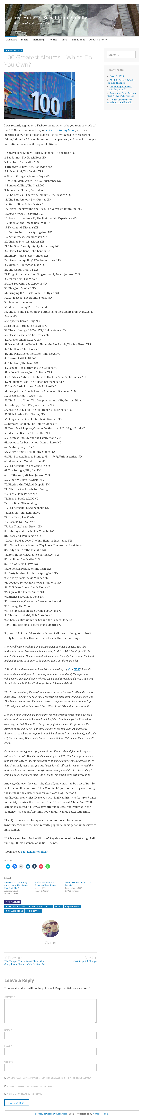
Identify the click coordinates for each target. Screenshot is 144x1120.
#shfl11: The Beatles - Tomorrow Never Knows (45, 883)
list (50, 906)
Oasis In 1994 (117, 76)
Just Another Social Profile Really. (50, 17)
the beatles (35, 911)
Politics (53, 39)
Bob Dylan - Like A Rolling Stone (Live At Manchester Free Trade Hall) (16, 885)
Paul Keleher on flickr (34, 851)
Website (8, 1062)
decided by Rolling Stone (60, 130)
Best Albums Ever (16, 906)
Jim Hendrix (36, 906)
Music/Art (11, 39)
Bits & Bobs (78, 39)
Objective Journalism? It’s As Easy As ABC (119, 88)
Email (8, 1046)
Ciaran (50, 942)
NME (77, 669)
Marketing (38, 39)
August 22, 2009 (14, 50)
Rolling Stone (15, 911)
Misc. (64, 39)
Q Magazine (73, 906)
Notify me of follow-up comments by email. (31, 1086)
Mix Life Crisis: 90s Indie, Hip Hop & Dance (121, 81)
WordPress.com (100, 1113)
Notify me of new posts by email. (24, 1093)
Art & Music (14, 902)
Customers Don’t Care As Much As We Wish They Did (121, 94)
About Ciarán (96, 39)
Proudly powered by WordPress (51, 1113)
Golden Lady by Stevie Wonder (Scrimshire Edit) (119, 101)
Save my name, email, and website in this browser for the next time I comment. (50, 1077)
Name (8, 1030)
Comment (9, 997)
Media (24, 39)
